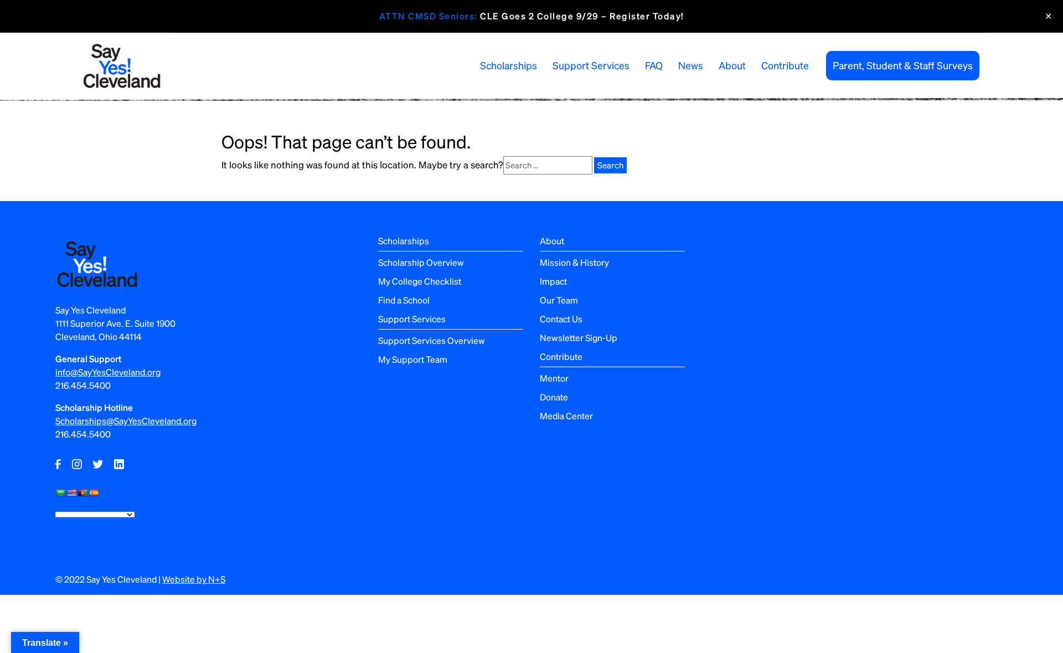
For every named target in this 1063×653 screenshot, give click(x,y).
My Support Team (412, 359)
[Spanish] (94, 493)
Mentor (554, 378)
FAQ (654, 65)
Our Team (559, 300)
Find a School (404, 300)
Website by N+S (193, 579)
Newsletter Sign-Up (578, 337)
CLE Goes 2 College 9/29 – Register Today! (531, 16)
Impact (553, 281)
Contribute (785, 65)
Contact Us (561, 319)
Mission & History (574, 262)
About (732, 65)
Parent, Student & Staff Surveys (903, 65)
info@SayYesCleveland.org (108, 372)
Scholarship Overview (421, 262)
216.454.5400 (83, 385)
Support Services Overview (431, 340)
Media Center (566, 415)
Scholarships (508, 65)
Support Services (591, 65)
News (690, 65)
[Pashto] (82, 493)
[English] (71, 493)
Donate (554, 397)
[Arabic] (60, 493)
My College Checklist (419, 281)
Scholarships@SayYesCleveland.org (126, 420)
